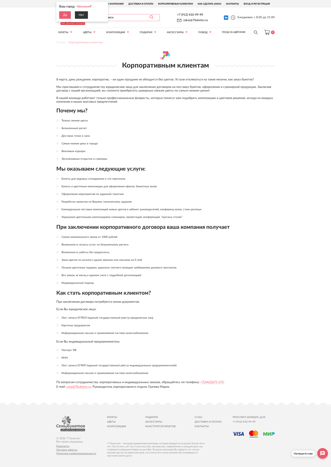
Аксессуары (175, 32)
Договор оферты (66, 450)
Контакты (232, 4)
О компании (115, 4)
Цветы (87, 32)
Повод (202, 32)
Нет (81, 14)
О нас (198, 417)
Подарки (146, 32)
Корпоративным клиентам (175, 4)
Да (65, 14)
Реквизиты (62, 446)
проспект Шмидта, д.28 (249, 417)
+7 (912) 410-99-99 (190, 14)
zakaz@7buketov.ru (195, 20)
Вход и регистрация (257, 4)
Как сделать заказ (209, 4)
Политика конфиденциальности (76, 453)
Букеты (63, 32)
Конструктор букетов (160, 426)
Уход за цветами (233, 32)
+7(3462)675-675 (212, 382)
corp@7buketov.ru (78, 386)
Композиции (115, 32)
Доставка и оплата (140, 4)
